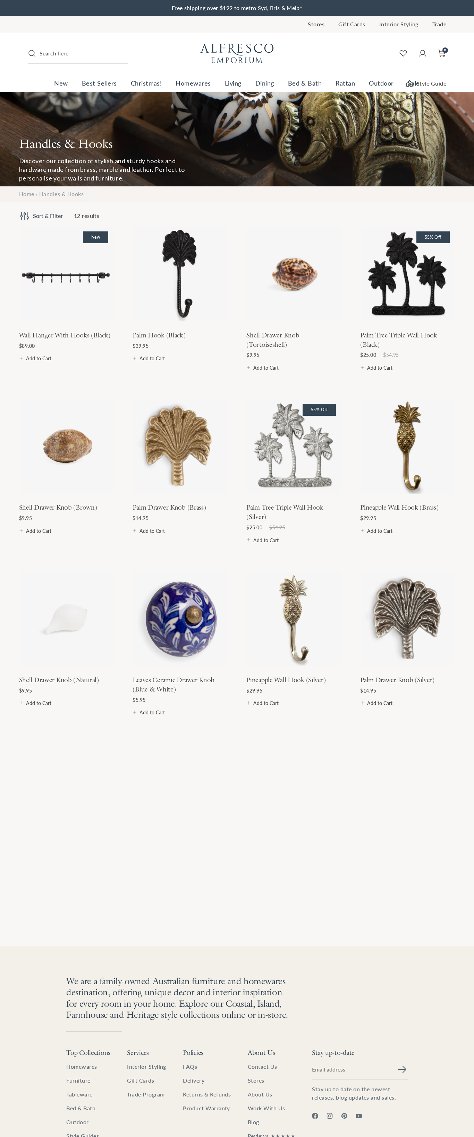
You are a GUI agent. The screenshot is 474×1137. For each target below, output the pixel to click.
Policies (193, 1052)
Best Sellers (99, 83)
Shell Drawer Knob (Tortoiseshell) (272, 340)
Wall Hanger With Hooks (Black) (64, 335)
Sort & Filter (48, 216)
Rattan (345, 83)
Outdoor (381, 83)
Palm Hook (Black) (159, 335)
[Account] (422, 53)
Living (233, 83)
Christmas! (146, 83)
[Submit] (402, 1069)
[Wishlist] (403, 53)
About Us (261, 1052)
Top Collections (88, 1052)
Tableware (79, 1094)
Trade (439, 24)
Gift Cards (351, 24)
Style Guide (431, 83)
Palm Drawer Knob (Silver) (397, 680)
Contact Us (262, 1066)
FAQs (190, 1066)
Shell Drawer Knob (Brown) (58, 507)
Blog (253, 1122)
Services (138, 1052)
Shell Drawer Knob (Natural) (59, 680)
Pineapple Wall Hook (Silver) (285, 680)
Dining (264, 83)
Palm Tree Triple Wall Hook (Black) (398, 340)
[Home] (236, 53)
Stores (316, 24)
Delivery (193, 1080)
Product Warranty (206, 1108)
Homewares (193, 83)
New (61, 83)
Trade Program (145, 1094)
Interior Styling (398, 24)
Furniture (78, 1080)
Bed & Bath (305, 83)
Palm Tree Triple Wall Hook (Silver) (284, 512)
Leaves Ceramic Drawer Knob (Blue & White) (173, 684)
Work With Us (266, 1108)
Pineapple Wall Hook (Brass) (399, 507)
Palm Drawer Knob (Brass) (169, 507)
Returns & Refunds (207, 1094)
